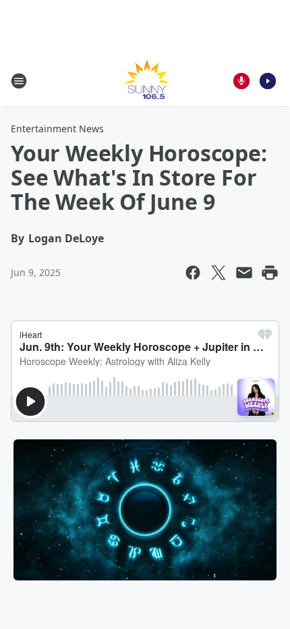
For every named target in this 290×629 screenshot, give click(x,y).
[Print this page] (269, 272)
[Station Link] (145, 81)
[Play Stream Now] (268, 81)
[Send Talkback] (241, 81)
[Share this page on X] (218, 272)
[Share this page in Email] (244, 272)
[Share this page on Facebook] (192, 272)
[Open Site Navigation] (19, 81)
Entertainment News (57, 128)
